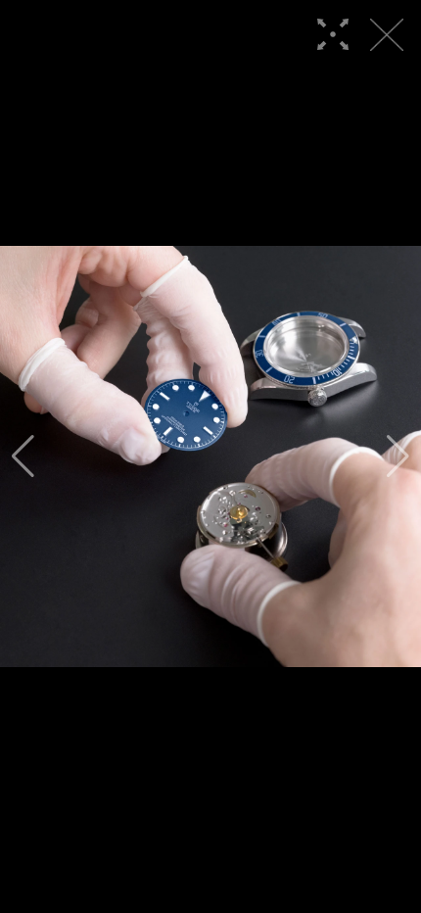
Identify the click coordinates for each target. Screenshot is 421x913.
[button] (23, 456)
